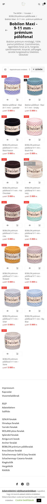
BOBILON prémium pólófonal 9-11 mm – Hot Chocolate (12, 190)
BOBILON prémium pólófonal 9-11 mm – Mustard (11, 276)
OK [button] (39, 500)
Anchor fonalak (9, 442)
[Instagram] (27, 484)
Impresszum (8, 388)
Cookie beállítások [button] (24, 500)
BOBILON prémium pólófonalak (22, 16)
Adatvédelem (8, 407)
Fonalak (27, 13)
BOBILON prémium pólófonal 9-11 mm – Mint (33, 233)
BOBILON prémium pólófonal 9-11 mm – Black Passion (11, 148)
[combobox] (19, 69)
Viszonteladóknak (10, 395)
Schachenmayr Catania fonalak (17, 458)
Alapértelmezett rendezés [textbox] (18, 70)
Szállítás (6, 411)
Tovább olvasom (39, 182)
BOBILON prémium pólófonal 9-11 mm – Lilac (11, 233)
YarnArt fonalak (9, 427)
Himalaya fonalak (10, 423)
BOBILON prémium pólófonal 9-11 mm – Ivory (33, 190)
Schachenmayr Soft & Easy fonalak (19, 454)
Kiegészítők (7, 462)
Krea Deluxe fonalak (12, 450)
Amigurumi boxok (10, 438)
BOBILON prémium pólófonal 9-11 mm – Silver (11, 319)
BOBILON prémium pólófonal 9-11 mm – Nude (33, 276)
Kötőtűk (6, 470)
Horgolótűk (7, 466)
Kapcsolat (7, 391)
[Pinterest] (22, 484)
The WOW (17, 13)
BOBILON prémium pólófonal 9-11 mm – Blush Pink (33, 148)
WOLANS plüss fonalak (13, 431)
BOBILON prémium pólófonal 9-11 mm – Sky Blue (34, 319)
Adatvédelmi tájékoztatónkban (19, 490)
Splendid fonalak (10, 435)
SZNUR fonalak (9, 419)
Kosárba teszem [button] (17, 100)
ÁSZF (4, 403)
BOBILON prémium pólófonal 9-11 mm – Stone (11, 362)
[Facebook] (17, 484)
